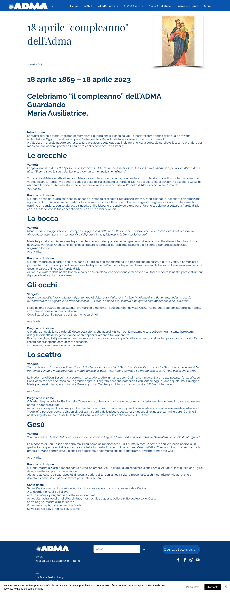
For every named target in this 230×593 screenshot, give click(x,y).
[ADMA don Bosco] (178, 559)
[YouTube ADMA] (197, 559)
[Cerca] (144, 549)
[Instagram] (191, 559)
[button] (88, 6)
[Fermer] (226, 587)
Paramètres (192, 587)
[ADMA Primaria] (184, 559)
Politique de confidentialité (28, 588)
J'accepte (213, 587)
